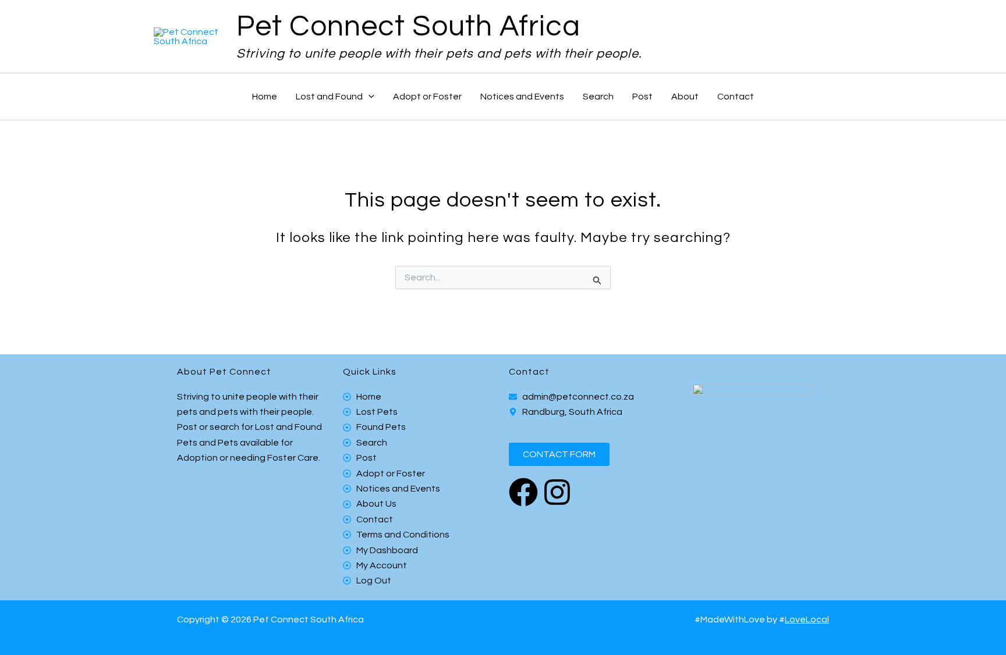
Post (642, 96)
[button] (368, 96)
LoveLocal (807, 619)
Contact (735, 96)
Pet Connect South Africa (408, 27)
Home (264, 96)
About (685, 96)
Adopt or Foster (427, 96)
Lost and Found (329, 96)
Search (598, 96)
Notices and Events (522, 96)
